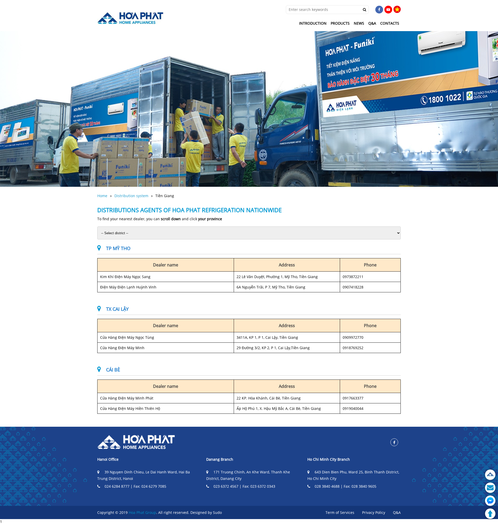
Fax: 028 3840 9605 (360, 486)
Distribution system (131, 195)
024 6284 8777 (117, 486)
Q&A (372, 23)
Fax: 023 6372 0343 (259, 486)
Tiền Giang (164, 195)
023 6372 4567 (225, 486)
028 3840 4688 (327, 486)
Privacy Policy (373, 512)
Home (102, 195)
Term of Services (340, 512)
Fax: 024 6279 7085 (150, 486)
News (359, 23)
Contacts (389, 23)
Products (340, 23)
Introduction (313, 23)
